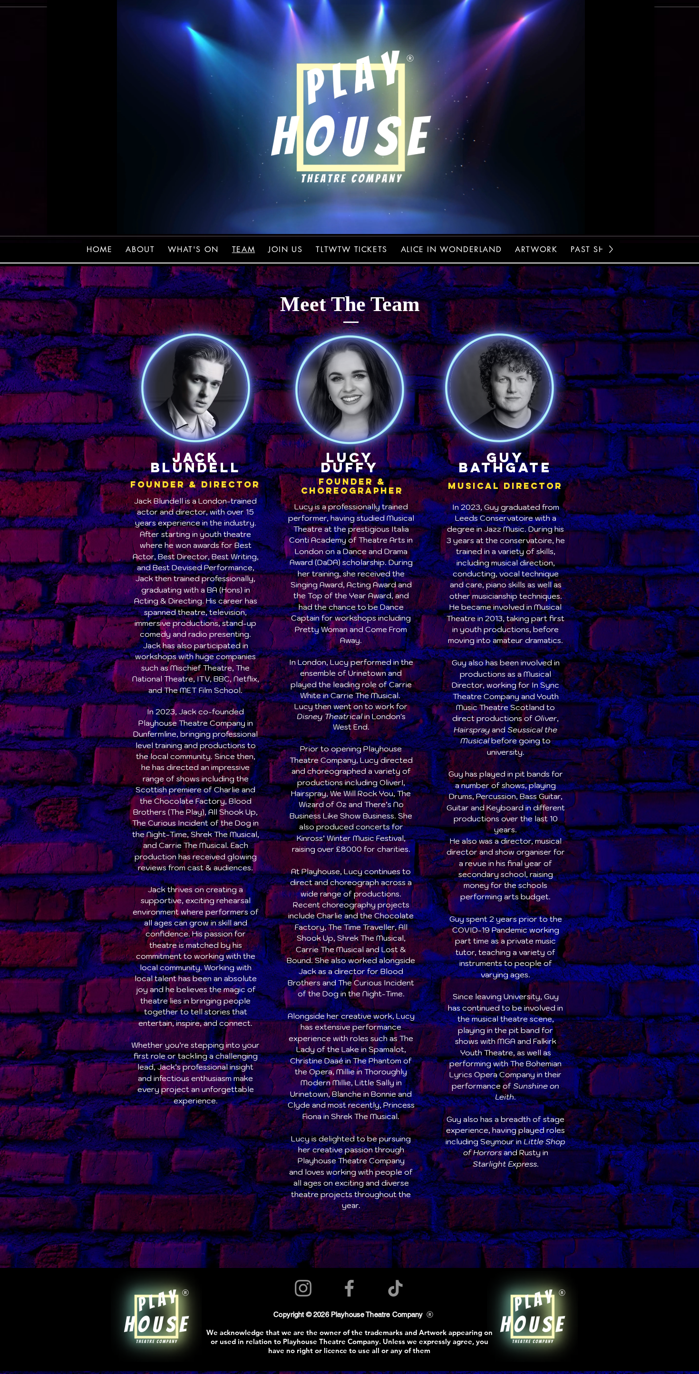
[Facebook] (349, 1288)
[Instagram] (303, 1288)
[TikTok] (395, 1288)
